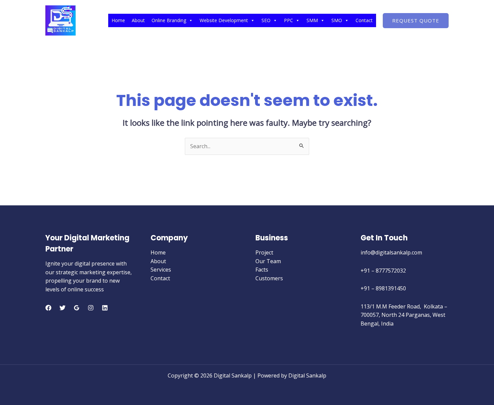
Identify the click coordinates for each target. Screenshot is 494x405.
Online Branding (169, 20)
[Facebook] (48, 308)
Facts (261, 269)
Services (161, 269)
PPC (288, 20)
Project (264, 252)
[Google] (77, 308)
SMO (336, 20)
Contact (364, 20)
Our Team (268, 261)
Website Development (224, 20)
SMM (312, 20)
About (138, 20)
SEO (266, 20)
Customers (269, 278)
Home (118, 20)
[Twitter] (62, 308)
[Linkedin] (105, 308)
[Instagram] (91, 308)
